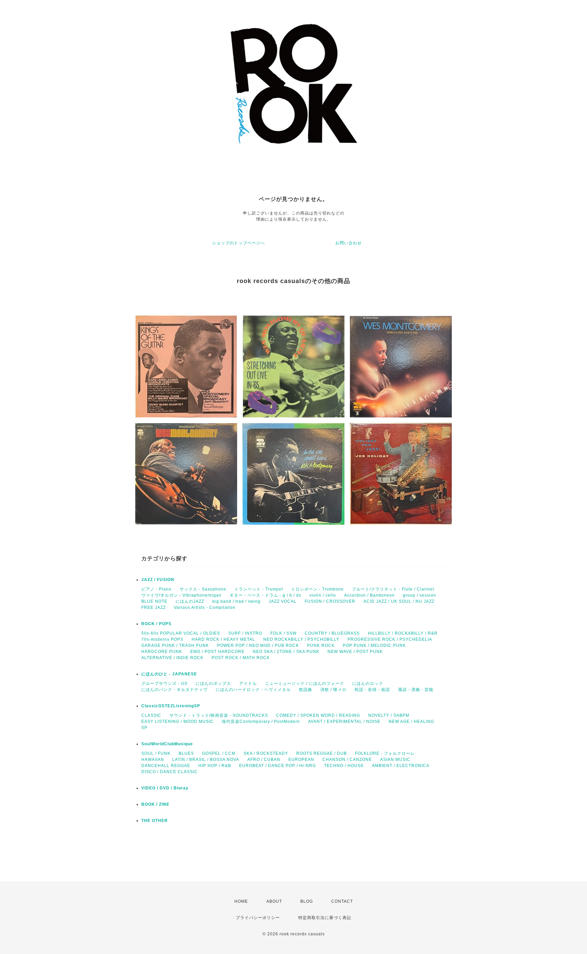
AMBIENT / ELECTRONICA (400, 765)
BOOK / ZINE (155, 804)
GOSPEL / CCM (218, 753)
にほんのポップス (213, 683)
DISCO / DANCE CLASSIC (169, 771)
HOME (241, 901)
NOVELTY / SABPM (388, 715)
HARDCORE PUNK (161, 651)
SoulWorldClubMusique (167, 744)
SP (144, 727)
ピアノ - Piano (156, 589)
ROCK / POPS (156, 623)
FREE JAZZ (153, 607)
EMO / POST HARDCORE (217, 651)
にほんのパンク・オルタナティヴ (174, 689)
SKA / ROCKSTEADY (266, 753)
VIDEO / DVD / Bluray (165, 788)
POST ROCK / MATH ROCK (241, 657)
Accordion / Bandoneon (369, 595)
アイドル (248, 683)
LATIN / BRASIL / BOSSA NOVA (205, 759)
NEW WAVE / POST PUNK (355, 651)
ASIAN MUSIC (395, 759)
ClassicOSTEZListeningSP (170, 706)
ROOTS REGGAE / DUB (321, 753)
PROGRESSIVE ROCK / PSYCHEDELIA (390, 639)
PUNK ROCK (321, 645)
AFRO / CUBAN (263, 759)
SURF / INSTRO (245, 633)
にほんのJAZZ (190, 601)
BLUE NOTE (154, 601)
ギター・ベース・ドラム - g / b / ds (265, 595)
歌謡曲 (305, 689)
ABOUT (274, 901)
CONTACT (342, 901)
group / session (419, 595)
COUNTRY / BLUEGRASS (332, 633)
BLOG (306, 901)
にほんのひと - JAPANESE (169, 674)
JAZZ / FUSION (157, 579)
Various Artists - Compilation (204, 607)
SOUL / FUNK (156, 753)
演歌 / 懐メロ (333, 689)
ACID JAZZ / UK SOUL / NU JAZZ (398, 601)
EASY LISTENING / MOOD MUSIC (177, 721)
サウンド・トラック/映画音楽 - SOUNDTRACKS (219, 715)
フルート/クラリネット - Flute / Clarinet (393, 589)
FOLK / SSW (283, 633)
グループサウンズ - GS (164, 683)
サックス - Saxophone (203, 589)
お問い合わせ (348, 243)
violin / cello (322, 595)
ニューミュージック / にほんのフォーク (304, 683)
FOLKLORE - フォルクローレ (385, 753)
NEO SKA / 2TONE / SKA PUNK (286, 651)
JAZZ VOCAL (283, 601)
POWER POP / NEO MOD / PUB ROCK (258, 645)
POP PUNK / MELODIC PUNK (374, 645)
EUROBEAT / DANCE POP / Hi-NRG (277, 765)
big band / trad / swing (236, 601)
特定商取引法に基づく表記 (324, 917)
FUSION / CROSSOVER (330, 601)
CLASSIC (151, 715)
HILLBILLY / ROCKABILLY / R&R (403, 633)
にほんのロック (367, 683)
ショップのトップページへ (238, 243)
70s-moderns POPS (162, 639)
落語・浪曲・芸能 (415, 689)
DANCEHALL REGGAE (165, 765)
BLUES (186, 753)
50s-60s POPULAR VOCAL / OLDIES (180, 633)
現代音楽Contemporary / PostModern (261, 721)
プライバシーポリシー (258, 917)
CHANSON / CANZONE (347, 759)
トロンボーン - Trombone (317, 589)
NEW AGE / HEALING (411, 721)
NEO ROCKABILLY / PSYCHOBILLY (301, 639)
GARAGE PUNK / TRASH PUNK (175, 645)
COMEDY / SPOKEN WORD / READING (318, 715)
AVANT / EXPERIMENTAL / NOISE (344, 721)
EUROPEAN (301, 759)
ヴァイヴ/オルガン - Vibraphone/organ (181, 595)
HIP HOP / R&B (214, 765)
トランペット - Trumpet (258, 589)
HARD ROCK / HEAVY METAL (223, 639)
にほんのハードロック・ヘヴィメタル (253, 689)
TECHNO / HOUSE (344, 765)
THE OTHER (154, 820)
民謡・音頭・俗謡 (372, 689)
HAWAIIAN (152, 759)
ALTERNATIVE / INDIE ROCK (172, 657)
